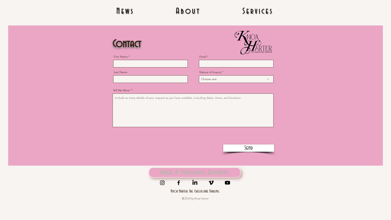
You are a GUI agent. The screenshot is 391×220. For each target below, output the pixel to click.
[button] (257, 11)
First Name (121, 56)
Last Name (120, 72)
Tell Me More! (122, 90)
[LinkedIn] (195, 183)
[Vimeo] (211, 183)
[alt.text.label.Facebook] (179, 183)
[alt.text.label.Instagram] (162, 183)
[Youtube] (227, 183)
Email (202, 56)
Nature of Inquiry (210, 72)
